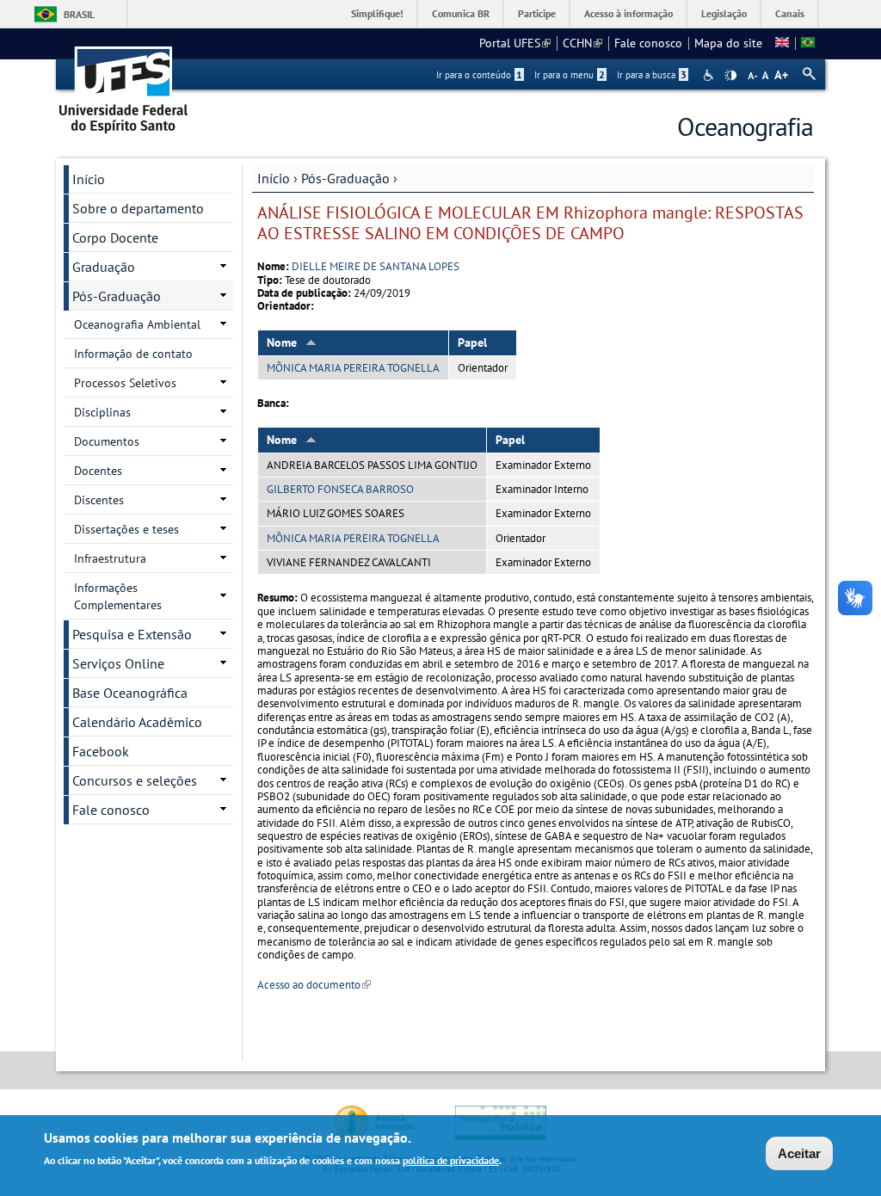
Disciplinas (102, 412)
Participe (537, 13)
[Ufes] (124, 84)
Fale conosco (648, 43)
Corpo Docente (115, 237)
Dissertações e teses (126, 529)
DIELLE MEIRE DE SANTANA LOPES (375, 266)
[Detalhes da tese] (808, 43)
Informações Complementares (118, 596)
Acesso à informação (628, 13)
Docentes (98, 470)
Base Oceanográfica (130, 692)
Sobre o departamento (138, 208)
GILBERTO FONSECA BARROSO (340, 489)
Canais (789, 13)
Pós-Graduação (345, 178)
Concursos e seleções (134, 780)
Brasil (79, 14)
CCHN (582, 43)
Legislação (724, 13)
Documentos (106, 441)
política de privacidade (451, 1160)
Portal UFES (515, 43)
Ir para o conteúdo (479, 75)
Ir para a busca (652, 75)
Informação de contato (133, 353)
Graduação (103, 266)
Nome (282, 342)
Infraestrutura (110, 558)
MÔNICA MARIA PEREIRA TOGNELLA (353, 368)
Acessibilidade (710, 75)
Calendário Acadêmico (137, 722)
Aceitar (799, 1153)
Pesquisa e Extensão (132, 634)
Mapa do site (728, 43)
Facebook (100, 751)
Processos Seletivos (125, 383)
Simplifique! (377, 13)
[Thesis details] (782, 43)
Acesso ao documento (314, 984)
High (730, 76)
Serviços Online (118, 663)
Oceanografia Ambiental (137, 324)
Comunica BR (461, 13)
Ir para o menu (569, 75)
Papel (472, 342)
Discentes (99, 500)
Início (273, 178)
